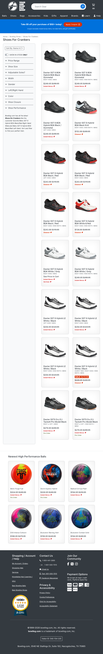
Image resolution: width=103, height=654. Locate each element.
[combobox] (56, 6)
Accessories (34, 15)
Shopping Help (17, 568)
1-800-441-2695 (48, 560)
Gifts (54, 15)
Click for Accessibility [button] (48, 601)
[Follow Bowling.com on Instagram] (77, 564)
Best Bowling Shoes (19, 590)
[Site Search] (83, 6)
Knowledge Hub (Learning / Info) (22, 579)
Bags (22, 15)
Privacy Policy (45, 593)
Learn (87, 15)
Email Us (45, 569)
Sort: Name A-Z (14, 48)
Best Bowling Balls (19, 586)
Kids (46, 15)
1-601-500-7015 (50, 565)
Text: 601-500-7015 (49, 574)
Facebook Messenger (49, 578)
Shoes (13, 15)
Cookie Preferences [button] (47, 597)
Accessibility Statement (48, 606)
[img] (69, 589)
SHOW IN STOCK (18, 55)
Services (15, 572)
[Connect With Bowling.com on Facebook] (69, 564)
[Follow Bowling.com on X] (73, 564)
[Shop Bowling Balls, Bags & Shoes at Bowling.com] (16, 6)
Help (98, 15)
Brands (74, 15)
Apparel (64, 15)
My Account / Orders (20, 563)
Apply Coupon (72, 24)
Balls (4, 15)
